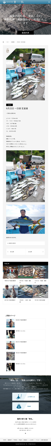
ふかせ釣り (31, 440)
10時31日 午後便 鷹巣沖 (10, 280)
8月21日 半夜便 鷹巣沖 (21, 342)
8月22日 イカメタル (20, 363)
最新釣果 (14, 243)
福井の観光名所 (44, 440)
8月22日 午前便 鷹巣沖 (21, 353)
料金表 (20, 440)
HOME (4, 440)
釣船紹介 (25, 440)
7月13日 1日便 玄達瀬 (40, 300)
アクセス (37, 440)
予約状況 (15, 440)
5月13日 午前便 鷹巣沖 (9, 300)
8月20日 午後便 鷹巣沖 (21, 320)
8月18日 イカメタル (20, 331)
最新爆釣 (9, 104)
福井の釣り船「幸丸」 (25, 419)
